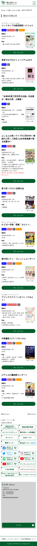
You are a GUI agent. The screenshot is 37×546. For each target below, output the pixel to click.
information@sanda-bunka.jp (10, 497)
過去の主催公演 (7, 423)
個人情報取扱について (29, 539)
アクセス (18, 525)
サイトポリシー (15, 539)
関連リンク (5, 539)
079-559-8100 (10, 492)
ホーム (3, 10)
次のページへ (32, 414)
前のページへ (5, 414)
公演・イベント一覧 (13, 10)
